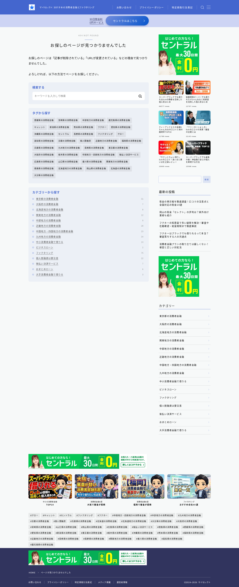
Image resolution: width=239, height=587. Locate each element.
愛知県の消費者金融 (120, 127)
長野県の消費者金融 (83, 134)
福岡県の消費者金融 (131, 141)
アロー (121, 134)
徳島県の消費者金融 (44, 168)
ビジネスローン (89, 247)
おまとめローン (89, 269)
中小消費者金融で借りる (89, 242)
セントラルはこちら (125, 21)
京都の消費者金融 (67, 141)
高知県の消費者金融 (44, 141)
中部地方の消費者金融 (93, 120)
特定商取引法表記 (182, 7)
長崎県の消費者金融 (94, 148)
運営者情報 (122, 582)
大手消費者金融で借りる (89, 274)
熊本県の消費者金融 (83, 127)
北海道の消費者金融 (120, 168)
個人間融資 (85, 141)
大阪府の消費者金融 (44, 155)
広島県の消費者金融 (44, 162)
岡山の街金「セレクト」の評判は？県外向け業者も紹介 (184, 214)
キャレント (39, 127)
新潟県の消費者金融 (59, 127)
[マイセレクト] (32, 7)
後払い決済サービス (129, 155)
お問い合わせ (124, 7)
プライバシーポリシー (152, 7)
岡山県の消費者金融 (96, 168)
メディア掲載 (104, 582)
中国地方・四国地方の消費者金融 (98, 155)
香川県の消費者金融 (92, 162)
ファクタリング (105, 134)
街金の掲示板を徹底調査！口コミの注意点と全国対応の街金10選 (184, 203)
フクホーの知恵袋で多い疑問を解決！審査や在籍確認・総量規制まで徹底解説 (184, 224)
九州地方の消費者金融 (69, 148)
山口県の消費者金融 (68, 162)
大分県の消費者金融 (44, 175)
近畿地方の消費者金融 (106, 141)
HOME (32, 573)
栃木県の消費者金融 (68, 155)
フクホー (102, 127)
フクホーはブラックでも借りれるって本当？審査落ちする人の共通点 (184, 235)
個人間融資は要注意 (89, 258)
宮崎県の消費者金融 (68, 120)
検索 (207, 180)
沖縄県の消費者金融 (44, 134)
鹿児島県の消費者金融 (119, 120)
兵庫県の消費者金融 (44, 148)
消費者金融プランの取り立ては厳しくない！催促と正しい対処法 (184, 246)
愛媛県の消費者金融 (44, 120)
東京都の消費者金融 (118, 148)
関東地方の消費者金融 (117, 162)
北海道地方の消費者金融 (70, 168)
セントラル (63, 134)
